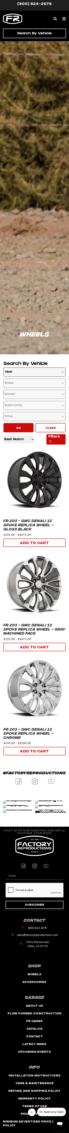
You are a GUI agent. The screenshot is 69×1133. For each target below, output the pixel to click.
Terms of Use (34, 1106)
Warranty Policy (34, 1098)
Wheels (35, 974)
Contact (34, 1036)
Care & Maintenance (35, 1082)
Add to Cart (34, 542)
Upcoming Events (34, 1051)
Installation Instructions (35, 1075)
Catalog (35, 1028)
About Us (34, 1005)
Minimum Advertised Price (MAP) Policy (32, 1123)
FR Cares (34, 1020)
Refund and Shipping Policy (34, 1090)
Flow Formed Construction (35, 1013)
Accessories (34, 981)
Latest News (34, 1043)
